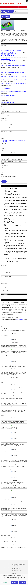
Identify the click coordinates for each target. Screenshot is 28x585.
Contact (5, 562)
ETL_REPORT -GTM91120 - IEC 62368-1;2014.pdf (9, 60)
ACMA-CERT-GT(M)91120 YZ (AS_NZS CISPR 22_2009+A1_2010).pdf (8, 54)
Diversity (14, 573)
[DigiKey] (5, 567)
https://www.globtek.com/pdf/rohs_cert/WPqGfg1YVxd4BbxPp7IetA (13, 91)
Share (9, 11)
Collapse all (5, 16)
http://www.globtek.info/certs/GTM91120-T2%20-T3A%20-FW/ (12, 50)
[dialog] (14, 579)
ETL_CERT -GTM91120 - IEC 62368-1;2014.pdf (8, 55)
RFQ (4, 181)
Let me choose (4, 582)
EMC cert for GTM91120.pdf (5, 56)
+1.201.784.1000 (16, 568)
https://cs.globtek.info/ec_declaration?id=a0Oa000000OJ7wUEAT (13, 65)
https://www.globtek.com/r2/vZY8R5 (7, 102)
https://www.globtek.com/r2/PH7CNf (8, 95)
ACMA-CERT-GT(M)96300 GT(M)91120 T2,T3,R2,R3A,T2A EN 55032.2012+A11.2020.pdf (11, 59)
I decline (14, 582)
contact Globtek (6, 321)
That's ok (23, 582)
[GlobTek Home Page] (11, 3)
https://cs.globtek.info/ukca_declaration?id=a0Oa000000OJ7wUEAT (13, 76)
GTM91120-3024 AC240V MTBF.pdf (7, 52)
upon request (19, 319)
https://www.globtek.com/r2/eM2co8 (7, 98)
